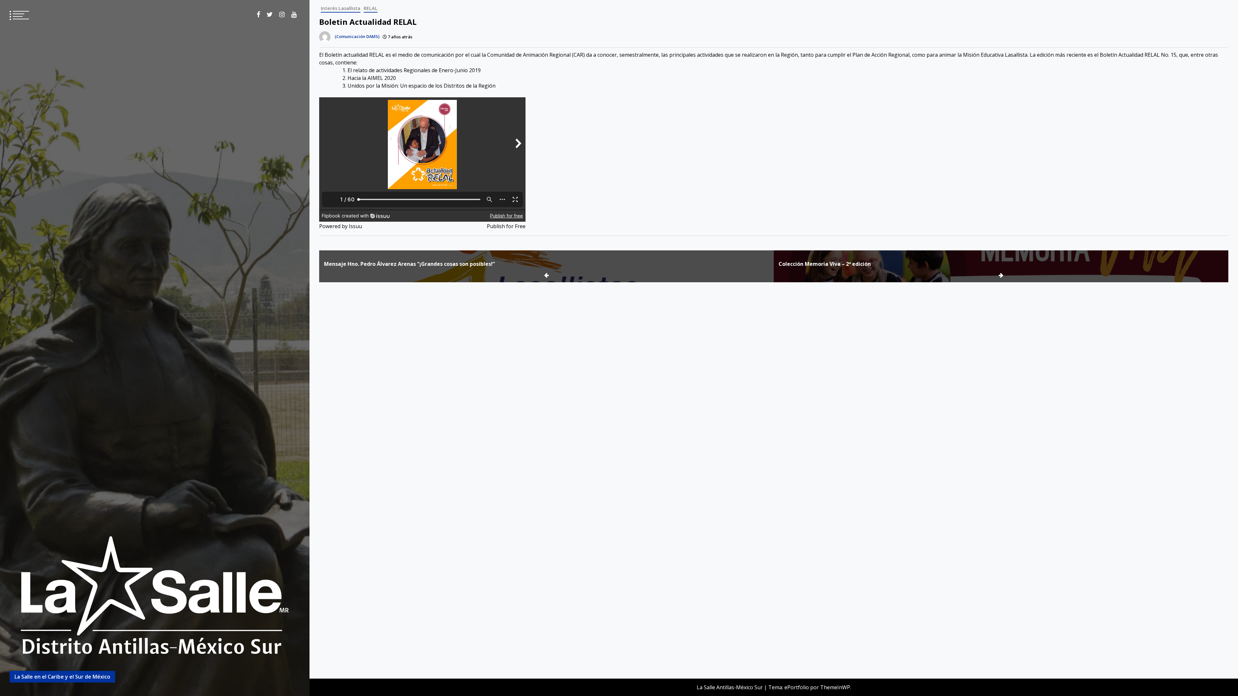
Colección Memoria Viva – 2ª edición (825, 263)
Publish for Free (506, 226)
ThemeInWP (835, 687)
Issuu (355, 226)
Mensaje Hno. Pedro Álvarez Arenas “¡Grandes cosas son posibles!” (409, 263)
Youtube (294, 14)
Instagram (282, 14)
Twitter (269, 14)
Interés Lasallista (340, 8)
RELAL (371, 8)
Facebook (258, 14)
